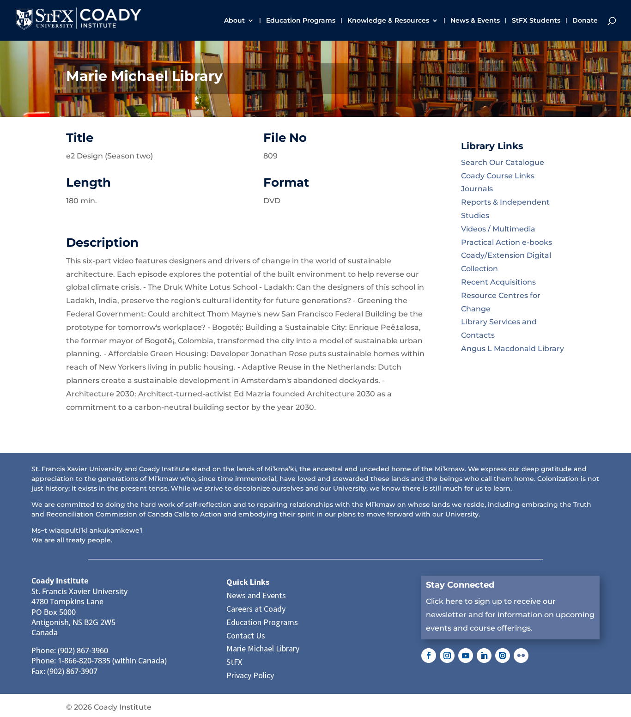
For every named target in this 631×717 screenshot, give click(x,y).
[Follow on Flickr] (521, 655)
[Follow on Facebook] (428, 655)
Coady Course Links (497, 175)
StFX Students (536, 20)
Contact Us (245, 635)
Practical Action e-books (506, 242)
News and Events (256, 595)
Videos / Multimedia (498, 229)
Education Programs (300, 20)
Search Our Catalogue (502, 162)
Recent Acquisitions (498, 282)
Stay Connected (460, 585)
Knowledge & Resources (388, 20)
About (234, 20)
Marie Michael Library (262, 648)
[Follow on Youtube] (465, 655)
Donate (585, 20)
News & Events (475, 20)
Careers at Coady (255, 608)
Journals (477, 188)
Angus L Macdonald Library (512, 348)
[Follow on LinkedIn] (484, 655)
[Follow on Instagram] (447, 655)
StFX (234, 661)
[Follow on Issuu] (502, 655)
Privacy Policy (250, 675)
